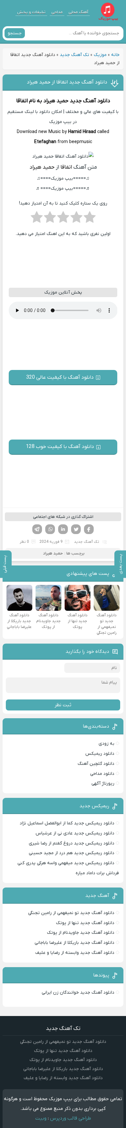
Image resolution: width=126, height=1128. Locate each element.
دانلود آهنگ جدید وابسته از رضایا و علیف (74, 953)
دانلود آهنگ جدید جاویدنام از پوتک (80, 933)
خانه (115, 55)
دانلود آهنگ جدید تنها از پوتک (85, 923)
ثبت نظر (63, 705)
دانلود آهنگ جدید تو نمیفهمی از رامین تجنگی (71, 913)
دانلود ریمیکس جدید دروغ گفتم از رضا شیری (71, 843)
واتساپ (50, 529)
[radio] (90, 219)
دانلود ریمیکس (99, 754)
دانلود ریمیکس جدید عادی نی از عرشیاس (75, 833)
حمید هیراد (55, 101)
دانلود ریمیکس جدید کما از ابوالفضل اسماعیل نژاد (67, 823)
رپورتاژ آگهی (102, 783)
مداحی (57, 12)
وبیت (41, 1118)
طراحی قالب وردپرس (70, 1118)
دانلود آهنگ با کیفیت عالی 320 (60, 377)
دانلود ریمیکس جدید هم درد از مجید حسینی (71, 853)
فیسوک (89, 529)
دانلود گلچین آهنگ (96, 764)
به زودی (106, 744)
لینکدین (63, 529)
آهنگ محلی (78, 12)
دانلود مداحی (102, 774)
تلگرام (37, 529)
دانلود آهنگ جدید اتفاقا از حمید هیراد (67, 82)
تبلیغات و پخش (31, 12)
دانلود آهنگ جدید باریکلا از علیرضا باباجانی (74, 943)
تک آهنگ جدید (74, 55)
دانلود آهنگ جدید (90, 101)
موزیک (100, 55)
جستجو (15, 33)
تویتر (76, 529)
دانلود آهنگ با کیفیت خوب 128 (60, 446)
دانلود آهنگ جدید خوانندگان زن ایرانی (78, 992)
